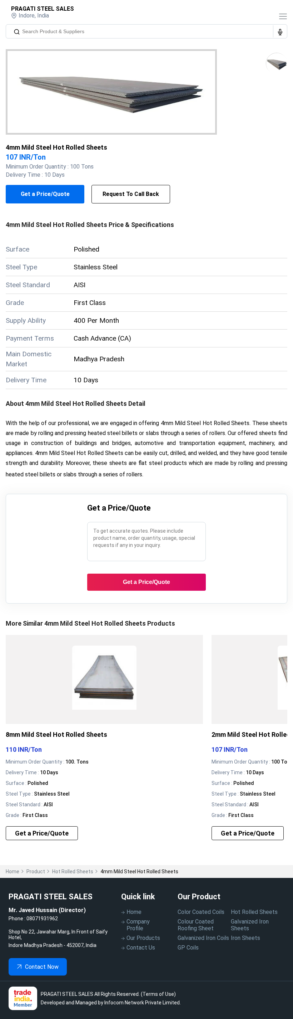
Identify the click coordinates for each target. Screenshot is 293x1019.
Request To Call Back (131, 194)
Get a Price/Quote (45, 194)
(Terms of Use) (158, 994)
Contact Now (42, 966)
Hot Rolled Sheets (254, 912)
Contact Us (140, 947)
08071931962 (42, 918)
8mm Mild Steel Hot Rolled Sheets (56, 734)
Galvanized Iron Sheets (250, 925)
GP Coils (188, 947)
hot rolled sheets (72, 871)
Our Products (143, 938)
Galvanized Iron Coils (203, 938)
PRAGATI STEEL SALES (42, 8)
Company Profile (138, 925)
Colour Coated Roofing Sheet (196, 925)
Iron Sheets (245, 938)
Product (35, 871)
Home (12, 871)
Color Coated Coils (201, 912)
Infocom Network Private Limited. (142, 1002)
